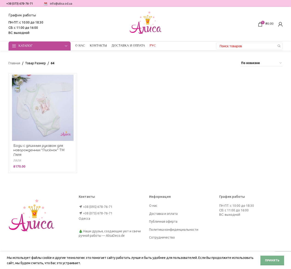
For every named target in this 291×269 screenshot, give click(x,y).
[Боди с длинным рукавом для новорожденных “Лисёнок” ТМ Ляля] (43, 108)
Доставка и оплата (163, 214)
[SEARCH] (279, 46)
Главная (14, 63)
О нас (153, 205)
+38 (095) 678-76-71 (97, 207)
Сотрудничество (162, 237)
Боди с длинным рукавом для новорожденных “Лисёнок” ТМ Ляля (39, 150)
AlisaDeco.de (115, 235)
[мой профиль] (280, 24)
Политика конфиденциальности (173, 229)
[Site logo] (146, 24)
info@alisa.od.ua (61, 3)
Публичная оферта (163, 221)
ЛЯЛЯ (17, 160)
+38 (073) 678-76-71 (97, 213)
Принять (272, 260)
